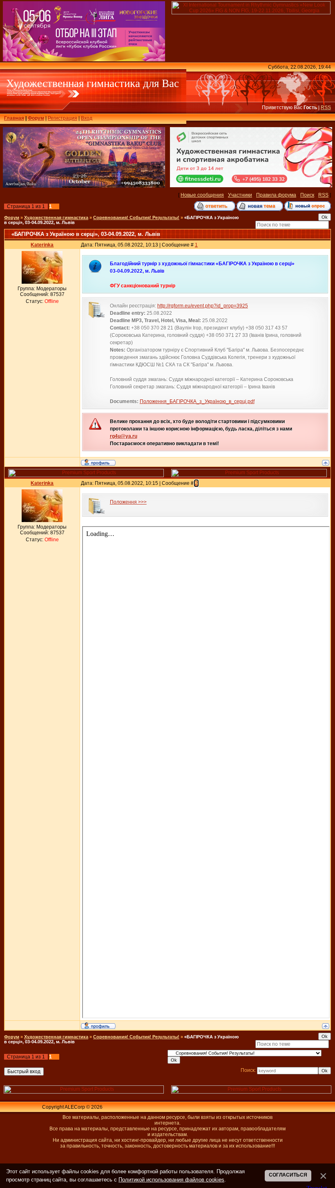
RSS (326, 107)
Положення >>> (128, 502)
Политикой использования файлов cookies (171, 1180)
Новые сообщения (202, 195)
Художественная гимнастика (56, 217)
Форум (36, 118)
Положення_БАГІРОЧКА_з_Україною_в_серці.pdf (197, 401)
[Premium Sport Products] (86, 475)
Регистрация (62, 118)
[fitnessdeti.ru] (251, 185)
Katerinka (42, 245)
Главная (14, 118)
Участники (240, 195)
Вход (86, 118)
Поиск (307, 195)
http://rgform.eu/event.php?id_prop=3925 (202, 306)
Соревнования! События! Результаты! (136, 217)
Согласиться (288, 1175)
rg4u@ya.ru (123, 436)
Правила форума (276, 195)
